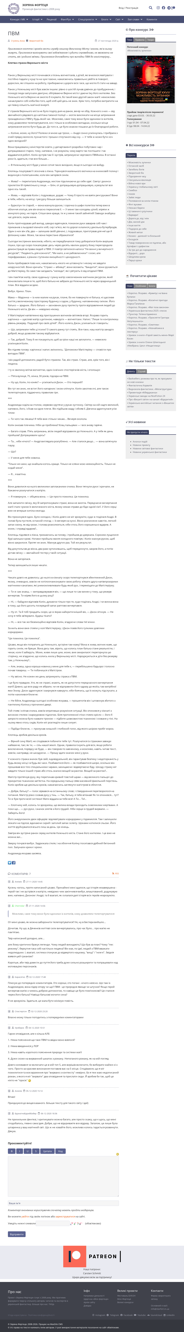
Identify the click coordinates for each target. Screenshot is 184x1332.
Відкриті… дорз (136, 253)
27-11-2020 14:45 (34, 881)
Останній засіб (136, 165)
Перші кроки (135, 260)
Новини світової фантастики (148, 448)
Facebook (128, 1315)
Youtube (142, 1315)
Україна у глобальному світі (143, 186)
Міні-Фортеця (124, 1299)
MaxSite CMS (56, 1324)
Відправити (17, 1234)
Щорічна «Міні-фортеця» (96, 1299)
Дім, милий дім (136, 221)
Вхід (121, 7)
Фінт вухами (135, 204)
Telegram (114, 1315)
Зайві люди (135, 197)
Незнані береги (137, 207)
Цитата (47, 1151)
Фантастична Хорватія (140, 385)
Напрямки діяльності (94, 1295)
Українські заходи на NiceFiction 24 (147, 395)
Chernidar (20, 905)
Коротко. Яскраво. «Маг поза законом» (149, 307)
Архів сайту (89, 1302)
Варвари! (133, 214)
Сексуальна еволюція (140, 179)
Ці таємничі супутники (140, 211)
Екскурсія (133, 239)
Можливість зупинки (140, 162)
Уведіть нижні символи (22, 1223)
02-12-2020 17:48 (37, 977)
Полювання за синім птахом (143, 200)
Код (60, 1151)
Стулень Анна (18, 40)
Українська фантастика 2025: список (148, 310)
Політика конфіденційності (41, 1315)
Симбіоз (133, 190)
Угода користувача (17, 1315)
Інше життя (134, 225)
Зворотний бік (36, 40)
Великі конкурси (125, 1302)
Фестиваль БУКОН (126, 1295)
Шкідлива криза (137, 256)
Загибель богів (136, 169)
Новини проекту (141, 445)
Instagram (100, 1315)
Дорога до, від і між (139, 218)
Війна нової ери (137, 183)
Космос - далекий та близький (144, 235)
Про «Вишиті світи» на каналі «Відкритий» (151, 399)
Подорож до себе (137, 228)
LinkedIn (170, 1315)
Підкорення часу (137, 176)
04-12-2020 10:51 (37, 1027)
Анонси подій (140, 441)
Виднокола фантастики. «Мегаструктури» (150, 389)
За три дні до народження (142, 249)
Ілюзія (132, 193)
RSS (117, 873)
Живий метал (136, 232)
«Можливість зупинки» (139, 50)
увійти (25, 1216)
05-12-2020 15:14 (34, 1091)
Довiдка (87, 1305)
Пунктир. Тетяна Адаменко (143, 314)
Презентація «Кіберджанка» (143, 392)
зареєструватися (65, 1216)
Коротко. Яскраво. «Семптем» (144, 324)
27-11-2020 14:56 (37, 905)
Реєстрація (132, 7)
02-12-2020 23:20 (39, 1011)
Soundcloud (156, 1315)
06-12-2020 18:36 (49, 1113)
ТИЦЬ (51, 1304)
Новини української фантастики (150, 452)
